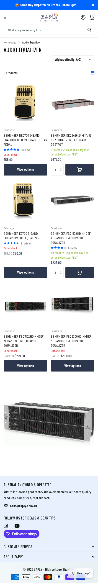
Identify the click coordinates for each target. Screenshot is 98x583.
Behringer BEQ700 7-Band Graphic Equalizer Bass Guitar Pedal (25, 139)
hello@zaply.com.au (23, 506)
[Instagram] (6, 526)
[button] (62, 166)
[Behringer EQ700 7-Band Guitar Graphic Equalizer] (25, 201)
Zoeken (89, 30)
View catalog (6, 17)
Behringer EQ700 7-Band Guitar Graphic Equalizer (21, 236)
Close (93, 5)
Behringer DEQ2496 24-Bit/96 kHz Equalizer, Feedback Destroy (71, 139)
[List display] (92, 72)
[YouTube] (17, 526)
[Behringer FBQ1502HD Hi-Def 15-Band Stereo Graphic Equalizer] (72, 201)
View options (25, 169)
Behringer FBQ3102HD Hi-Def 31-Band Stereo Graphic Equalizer (24, 340)
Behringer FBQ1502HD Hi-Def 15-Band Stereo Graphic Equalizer (71, 238)
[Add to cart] (79, 169)
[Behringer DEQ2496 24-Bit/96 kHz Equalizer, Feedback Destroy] (72, 102)
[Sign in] (83, 17)
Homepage (10, 42)
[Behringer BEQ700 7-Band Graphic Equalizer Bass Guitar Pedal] (25, 102)
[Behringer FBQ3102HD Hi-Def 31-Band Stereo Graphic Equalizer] (25, 303)
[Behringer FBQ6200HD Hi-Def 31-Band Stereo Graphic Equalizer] (72, 303)
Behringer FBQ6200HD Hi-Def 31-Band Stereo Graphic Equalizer (71, 340)
